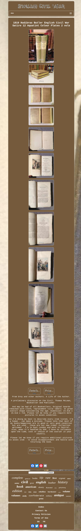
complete (17, 477)
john (59, 492)
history (63, 482)
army (56, 487)
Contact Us (41, 511)
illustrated (49, 487)
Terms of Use (41, 518)
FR (44, 522)
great (32, 483)
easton (17, 483)
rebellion (42, 492)
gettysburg (62, 487)
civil (24, 482)
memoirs (68, 496)
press (41, 498)
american (31, 486)
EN (38, 522)
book (20, 486)
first (55, 478)
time (25, 492)
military (49, 496)
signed (62, 478)
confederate (36, 496)
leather (52, 482)
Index (41, 507)
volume (66, 491)
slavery (41, 487)
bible (29, 492)
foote (35, 492)
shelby (24, 496)
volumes (15, 495)
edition (17, 491)
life (41, 477)
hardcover (52, 492)
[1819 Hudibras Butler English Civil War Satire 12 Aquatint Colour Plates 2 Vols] (41, 46)
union (69, 478)
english (41, 482)
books (34, 478)
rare (47, 477)
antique (59, 495)
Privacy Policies (41, 514)
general (27, 478)
